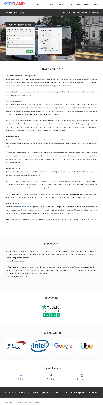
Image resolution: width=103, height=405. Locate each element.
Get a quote (42, 4)
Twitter (21, 379)
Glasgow (50, 181)
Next (29, 51)
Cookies (18, 402)
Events (52, 4)
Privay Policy (24, 402)
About (86, 4)
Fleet (79, 4)
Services (62, 4)
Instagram (82, 379)
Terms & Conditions (34, 402)
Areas (71, 4)
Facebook (51, 379)
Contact (96, 4)
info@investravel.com (52, 50)
